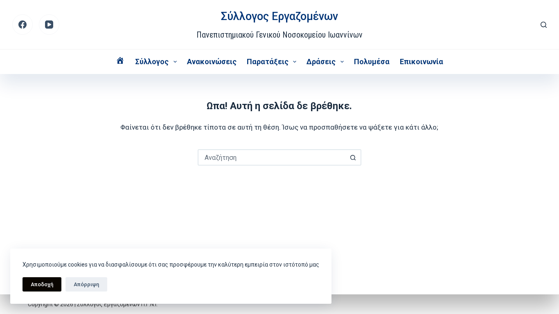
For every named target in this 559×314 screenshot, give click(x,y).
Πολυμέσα (372, 61)
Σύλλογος (152, 61)
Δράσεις (321, 61)
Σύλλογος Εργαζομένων (279, 16)
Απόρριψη (86, 284)
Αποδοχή (42, 284)
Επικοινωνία (421, 61)
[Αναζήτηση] (544, 25)
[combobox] (272, 157)
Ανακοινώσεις (212, 61)
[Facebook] (22, 24)
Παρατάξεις (268, 61)
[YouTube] (49, 24)
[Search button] (353, 157)
